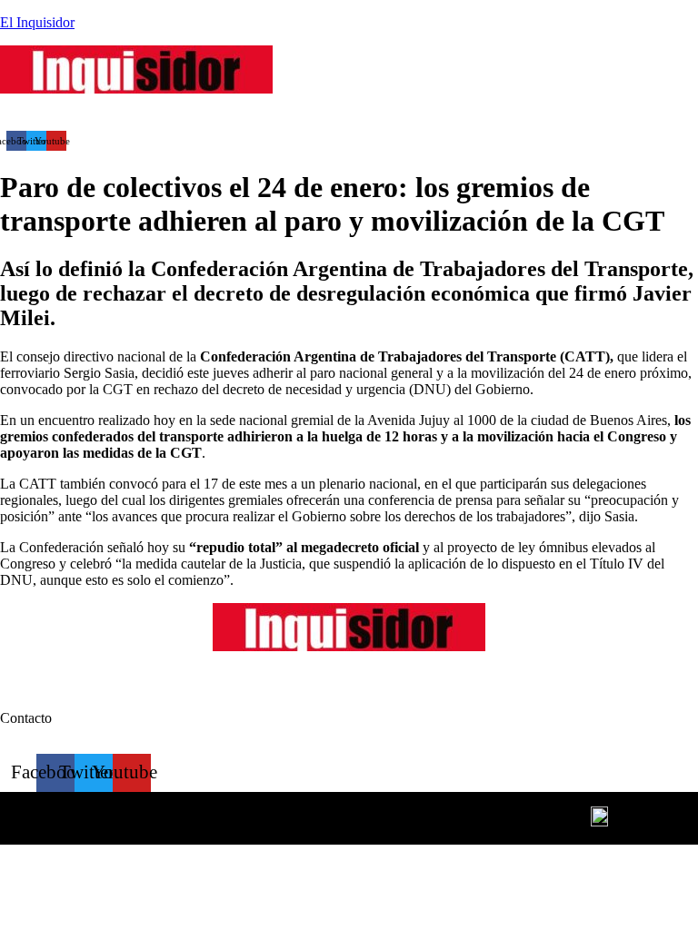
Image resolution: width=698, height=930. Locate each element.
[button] (230, 114)
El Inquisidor (37, 22)
